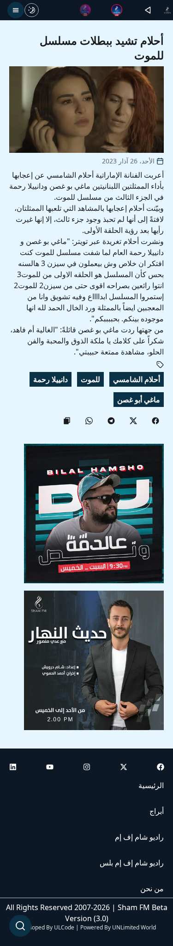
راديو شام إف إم (139, 837)
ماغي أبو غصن (138, 400)
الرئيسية (151, 785)
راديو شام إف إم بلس (132, 863)
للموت (90, 379)
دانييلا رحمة (50, 379)
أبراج (156, 811)
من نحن (152, 888)
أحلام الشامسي (136, 379)
